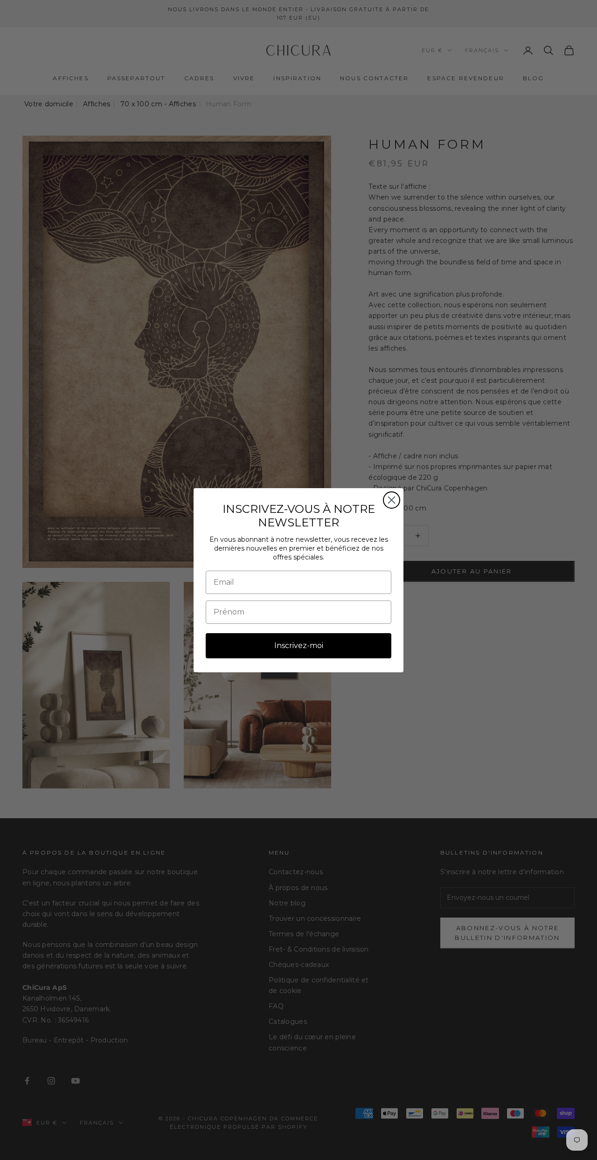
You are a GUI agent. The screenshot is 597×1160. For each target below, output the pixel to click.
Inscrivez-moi (298, 645)
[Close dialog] (391, 500)
